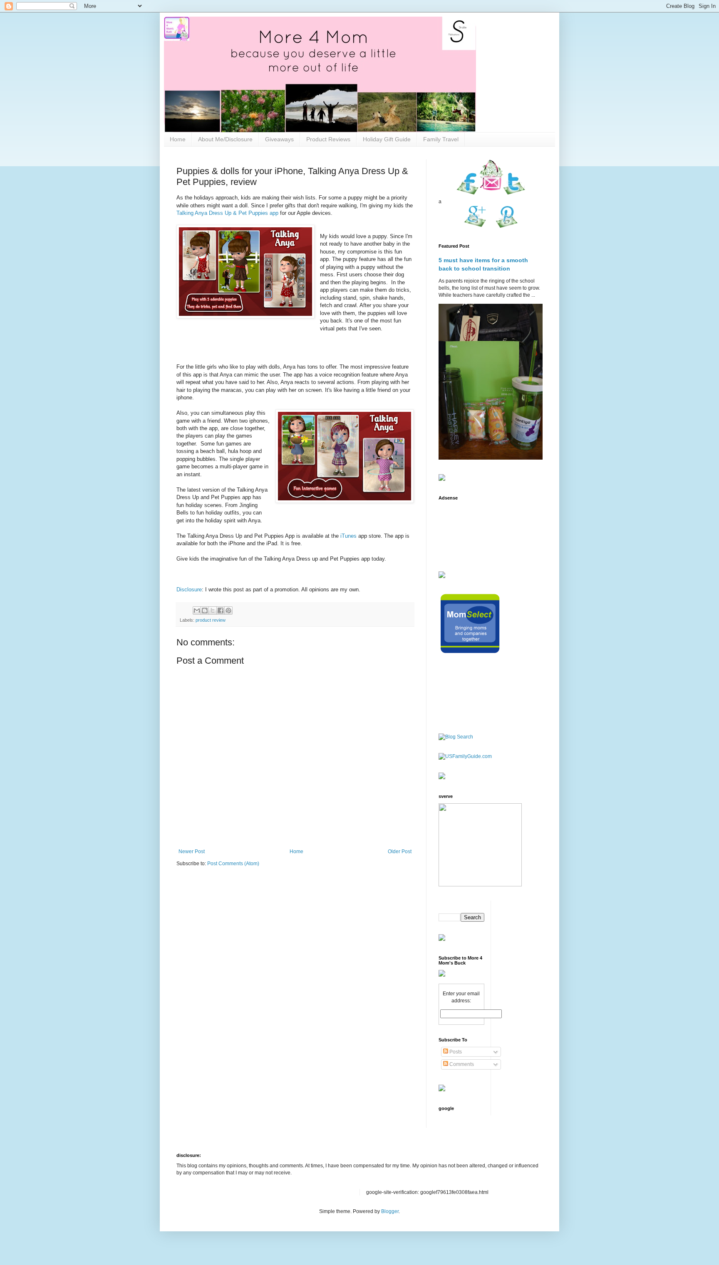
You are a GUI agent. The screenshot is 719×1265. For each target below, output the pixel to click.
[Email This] (197, 610)
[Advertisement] (465, 531)
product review (211, 620)
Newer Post (192, 851)
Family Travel (441, 139)
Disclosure (189, 589)
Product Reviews (328, 139)
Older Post (400, 851)
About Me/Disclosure (225, 139)
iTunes (349, 536)
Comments (461, 1064)
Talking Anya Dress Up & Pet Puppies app (227, 213)
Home (178, 139)
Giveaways (279, 139)
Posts (455, 1052)
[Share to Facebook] (220, 610)
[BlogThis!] (205, 610)
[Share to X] (212, 610)
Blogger (390, 1211)
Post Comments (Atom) (233, 863)
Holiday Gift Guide (387, 139)
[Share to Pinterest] (228, 610)
